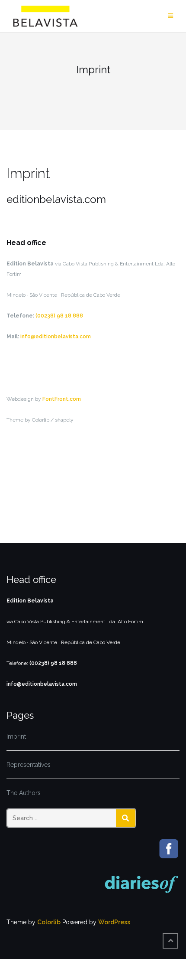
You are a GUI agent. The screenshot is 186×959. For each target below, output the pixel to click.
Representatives (28, 764)
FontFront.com (61, 399)
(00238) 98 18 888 (59, 316)
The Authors (23, 792)
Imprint (16, 736)
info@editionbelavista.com (55, 337)
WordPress (114, 922)
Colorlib (49, 922)
